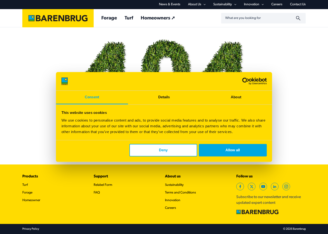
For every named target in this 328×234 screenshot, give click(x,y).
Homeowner (31, 200)
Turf (129, 18)
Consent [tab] (92, 97)
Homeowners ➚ (158, 18)
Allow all (232, 150)
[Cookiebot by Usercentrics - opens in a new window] (246, 81)
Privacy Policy (30, 229)
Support (101, 176)
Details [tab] (164, 97)
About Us (194, 4)
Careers (276, 4)
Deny (163, 150)
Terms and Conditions (180, 192)
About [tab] (236, 97)
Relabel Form (103, 185)
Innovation (251, 4)
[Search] (299, 18)
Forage (109, 18)
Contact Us (298, 4)
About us (173, 176)
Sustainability (222, 4)
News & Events (169, 4)
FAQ (97, 192)
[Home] (58, 18)
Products (30, 176)
